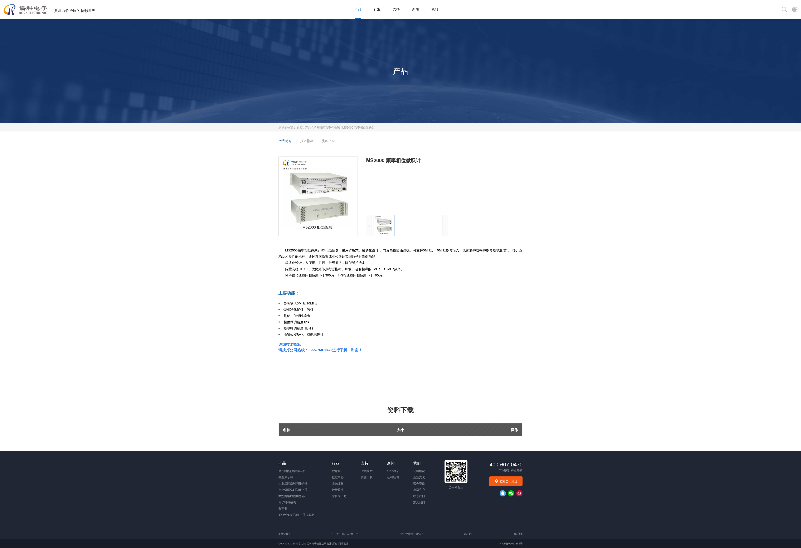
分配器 (282, 508)
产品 (358, 9)
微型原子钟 (285, 477)
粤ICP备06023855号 (511, 543)
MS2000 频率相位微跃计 (358, 127)
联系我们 (419, 496)
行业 (377, 9)
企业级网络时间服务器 (293, 483)
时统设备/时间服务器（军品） (297, 515)
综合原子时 (339, 496)
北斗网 (468, 533)
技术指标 (307, 140)
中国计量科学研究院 (411, 533)
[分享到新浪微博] (519, 493)
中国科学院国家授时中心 (346, 533)
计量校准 (338, 489)
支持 (396, 9)
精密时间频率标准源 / (328, 127)
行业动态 (393, 471)
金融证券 (338, 483)
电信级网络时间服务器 (293, 489)
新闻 (415, 9)
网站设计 (343, 543)
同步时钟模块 (287, 502)
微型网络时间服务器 (291, 496)
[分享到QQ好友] (503, 493)
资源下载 (367, 477)
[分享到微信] (511, 493)
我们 (434, 9)
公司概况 (419, 471)
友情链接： (284, 533)
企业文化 (419, 477)
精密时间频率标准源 (291, 471)
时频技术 (367, 471)
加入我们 (419, 502)
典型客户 (419, 489)
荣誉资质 (419, 483)
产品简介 (285, 140)
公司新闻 (393, 477)
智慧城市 (338, 471)
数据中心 (338, 477)
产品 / (309, 127)
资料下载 (328, 140)
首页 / (301, 127)
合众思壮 (518, 533)
